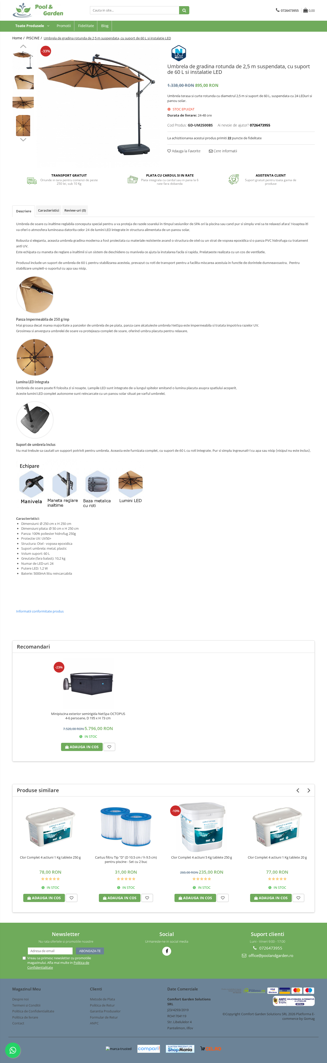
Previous (23, 47)
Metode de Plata (102, 999)
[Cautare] (184, 10)
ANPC (94, 1023)
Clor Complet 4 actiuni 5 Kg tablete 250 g (201, 857)
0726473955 (270, 948)
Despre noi (20, 999)
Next (23, 139)
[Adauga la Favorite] (109, 747)
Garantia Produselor (105, 1011)
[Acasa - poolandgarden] (37, 10)
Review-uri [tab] (75, 210)
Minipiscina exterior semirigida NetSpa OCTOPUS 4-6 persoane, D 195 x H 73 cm (88, 716)
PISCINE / (34, 38)
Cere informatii (225, 150)
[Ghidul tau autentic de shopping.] (148, 1049)
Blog (105, 25)
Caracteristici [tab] (48, 210)
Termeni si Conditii (26, 1005)
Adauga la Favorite (186, 150)
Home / (19, 38)
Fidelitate (86, 25)
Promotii (64, 25)
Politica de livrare (25, 1017)
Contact (18, 1023)
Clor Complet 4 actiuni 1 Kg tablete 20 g (277, 857)
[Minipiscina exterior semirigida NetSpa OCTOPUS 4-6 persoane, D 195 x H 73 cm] (88, 683)
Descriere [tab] (23, 211)
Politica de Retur (102, 1005)
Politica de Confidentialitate (33, 1011)
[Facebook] (166, 951)
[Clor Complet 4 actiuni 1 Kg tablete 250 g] (50, 827)
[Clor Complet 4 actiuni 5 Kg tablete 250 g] (201, 827)
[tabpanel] (98, 106)
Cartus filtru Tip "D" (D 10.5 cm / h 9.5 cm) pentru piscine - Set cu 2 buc (126, 859)
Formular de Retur (104, 1017)
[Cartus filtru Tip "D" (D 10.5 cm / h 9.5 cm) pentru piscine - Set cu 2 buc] (126, 827)
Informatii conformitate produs (40, 611)
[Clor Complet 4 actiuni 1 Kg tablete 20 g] (277, 827)
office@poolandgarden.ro (270, 955)
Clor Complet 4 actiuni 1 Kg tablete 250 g (50, 857)
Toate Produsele (30, 25)
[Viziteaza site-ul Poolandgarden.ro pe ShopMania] (180, 1049)
